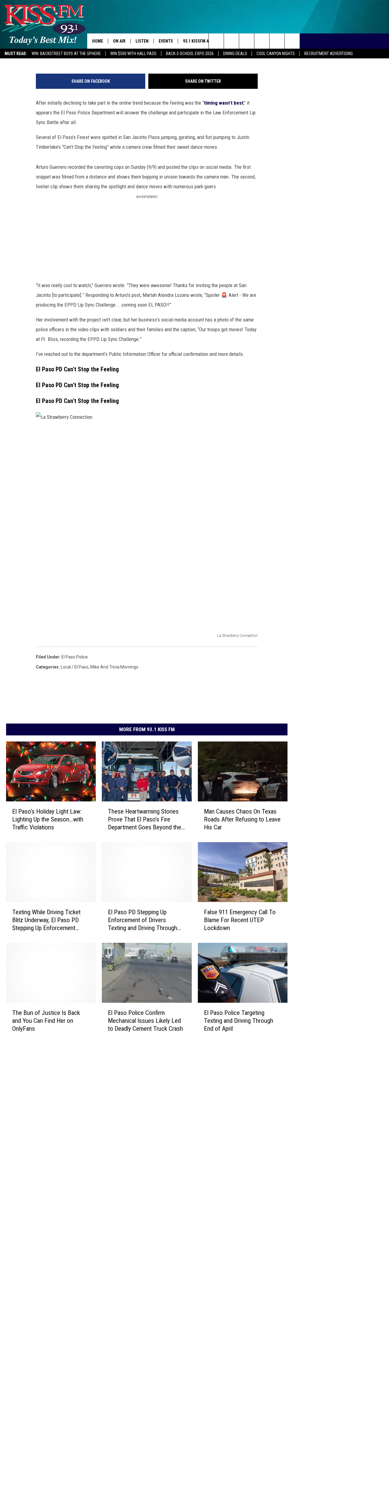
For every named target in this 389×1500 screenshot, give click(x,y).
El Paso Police (74, 657)
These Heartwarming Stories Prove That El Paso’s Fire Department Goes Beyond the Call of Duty (144, 819)
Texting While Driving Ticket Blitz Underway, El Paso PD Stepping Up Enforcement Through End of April (46, 920)
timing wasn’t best (223, 103)
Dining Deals (235, 53)
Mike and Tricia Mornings (114, 667)
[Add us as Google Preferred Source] (231, 41)
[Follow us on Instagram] (261, 41)
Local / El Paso (74, 667)
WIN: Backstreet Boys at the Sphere (66, 53)
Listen (142, 41)
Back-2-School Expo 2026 (190, 53)
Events (166, 41)
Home (97, 41)
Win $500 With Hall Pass (133, 53)
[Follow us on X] (292, 41)
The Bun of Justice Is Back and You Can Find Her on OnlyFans (46, 1020)
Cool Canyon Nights (275, 53)
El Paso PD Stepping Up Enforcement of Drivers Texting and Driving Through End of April (142, 920)
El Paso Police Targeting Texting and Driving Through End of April (238, 1020)
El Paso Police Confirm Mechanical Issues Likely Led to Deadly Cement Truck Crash (145, 1020)
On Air (119, 41)
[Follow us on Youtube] (277, 41)
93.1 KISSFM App (198, 41)
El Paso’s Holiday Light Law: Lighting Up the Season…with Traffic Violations (47, 819)
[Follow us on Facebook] (246, 41)
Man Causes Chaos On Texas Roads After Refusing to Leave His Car (242, 819)
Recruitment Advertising (328, 53)
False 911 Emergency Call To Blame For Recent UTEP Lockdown (240, 919)
